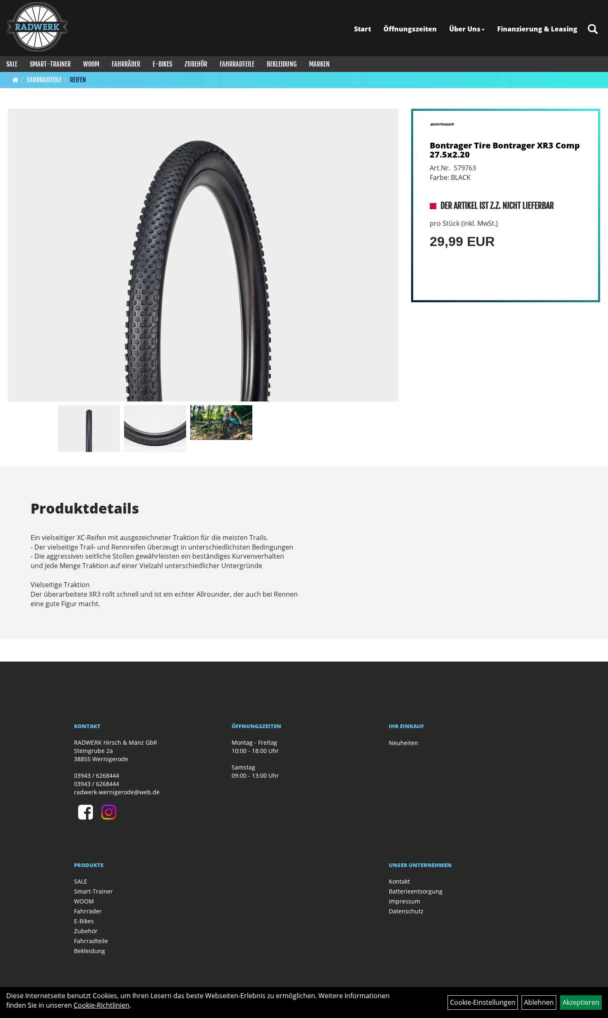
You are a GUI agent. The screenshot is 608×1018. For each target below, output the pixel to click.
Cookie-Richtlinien (101, 1005)
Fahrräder (126, 64)
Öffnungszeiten (410, 28)
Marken (319, 64)
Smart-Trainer (50, 64)
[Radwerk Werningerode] (37, 27)
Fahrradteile (237, 64)
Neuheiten (403, 743)
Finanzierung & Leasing (537, 28)
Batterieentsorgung (416, 891)
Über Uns (465, 28)
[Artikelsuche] (593, 29)
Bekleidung (282, 64)
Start (362, 28)
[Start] (15, 80)
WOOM (91, 64)
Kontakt (399, 881)
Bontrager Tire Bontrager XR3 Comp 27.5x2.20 (505, 150)
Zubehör (195, 64)
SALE (11, 64)
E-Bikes (162, 64)
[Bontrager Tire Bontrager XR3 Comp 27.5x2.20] (203, 255)
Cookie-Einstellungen (482, 1002)
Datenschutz (406, 911)
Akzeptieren (581, 1002)
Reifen (78, 80)
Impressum (404, 901)
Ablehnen (539, 1002)
